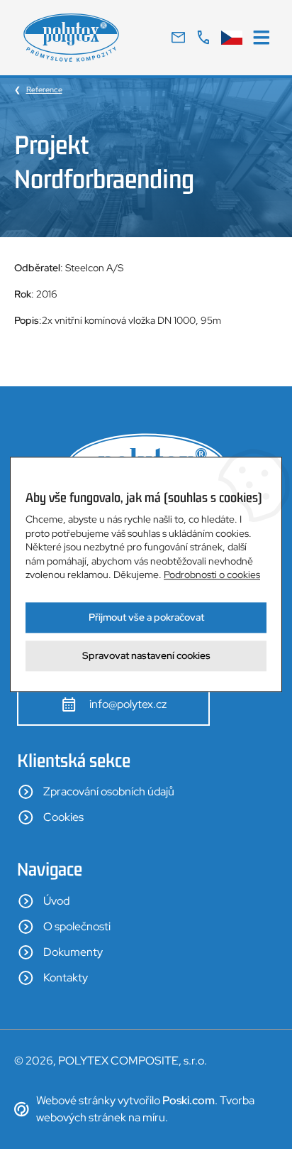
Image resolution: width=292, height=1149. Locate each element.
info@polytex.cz (128, 704)
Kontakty (65, 977)
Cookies (63, 817)
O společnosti (77, 926)
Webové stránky (76, 1100)
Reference (44, 89)
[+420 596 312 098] (203, 37)
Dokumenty (73, 951)
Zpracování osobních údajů (108, 791)
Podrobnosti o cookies (212, 575)
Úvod (56, 900)
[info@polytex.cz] (178, 37)
